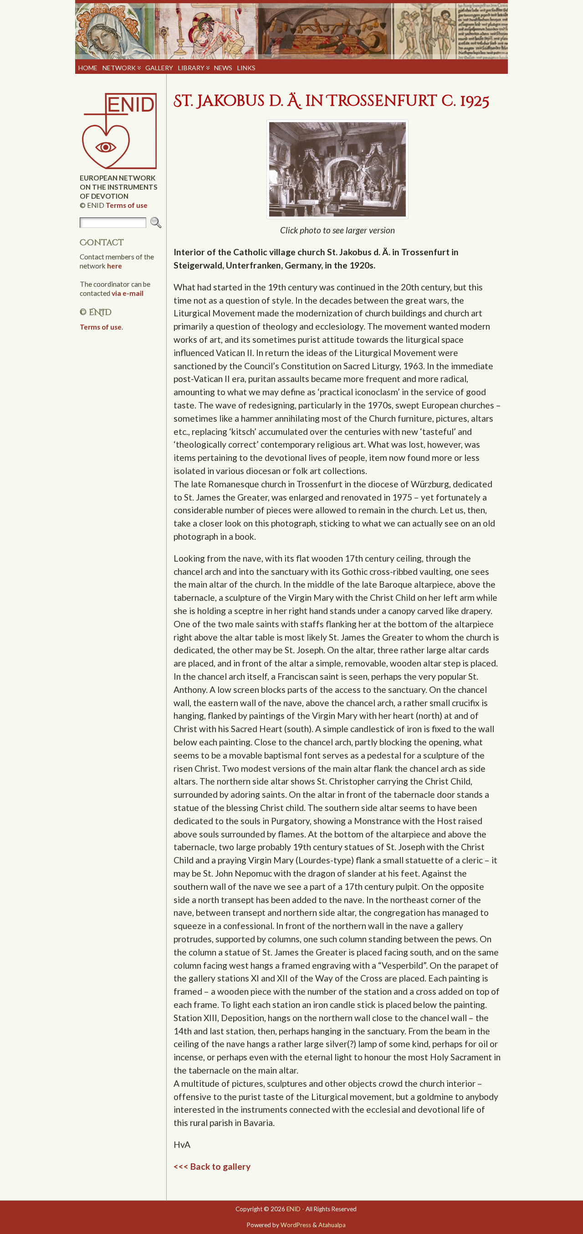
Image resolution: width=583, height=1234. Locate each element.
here (114, 266)
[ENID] (291, 31)
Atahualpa (332, 1225)
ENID (293, 1209)
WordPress (296, 1225)
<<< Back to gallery (212, 1166)
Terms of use (127, 205)
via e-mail (127, 293)
